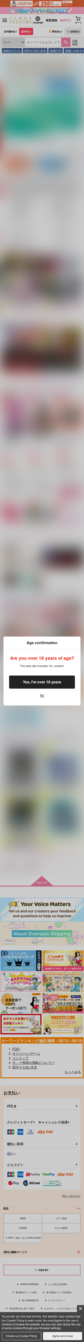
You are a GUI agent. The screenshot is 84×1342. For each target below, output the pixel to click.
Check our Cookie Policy (21, 1336)
